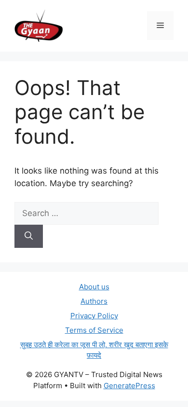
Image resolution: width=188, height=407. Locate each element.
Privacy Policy (94, 315)
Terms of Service (94, 330)
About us (94, 286)
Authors (94, 301)
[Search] (28, 236)
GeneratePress (129, 385)
